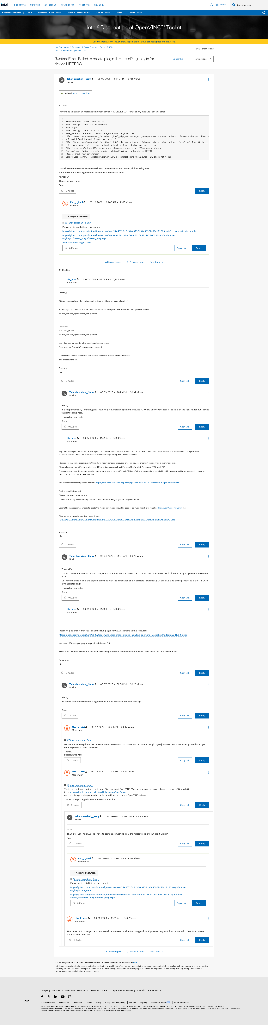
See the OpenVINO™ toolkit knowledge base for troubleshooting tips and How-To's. (134, 41)
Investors (94, 990)
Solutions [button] (50, 4)
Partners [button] (84, 4)
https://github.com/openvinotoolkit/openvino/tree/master (99, 792)
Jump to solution (77, 93)
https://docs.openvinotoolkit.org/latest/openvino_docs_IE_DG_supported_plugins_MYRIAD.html (138, 482)
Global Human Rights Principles (212, 1008)
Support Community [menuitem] (11, 12)
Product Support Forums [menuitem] (79, 12)
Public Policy (154, 990)
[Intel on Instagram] (69, 996)
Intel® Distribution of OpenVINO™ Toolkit (72, 50)
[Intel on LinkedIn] (55, 996)
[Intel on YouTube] (62, 996)
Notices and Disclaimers (91, 1008)
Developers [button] (67, 4)
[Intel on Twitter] (49, 996)
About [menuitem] (29, 12)
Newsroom (82, 990)
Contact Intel (68, 990)
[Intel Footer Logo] (27, 1000)
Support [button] (35, 4)
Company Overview (50, 990)
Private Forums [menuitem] (135, 12)
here (135, 962)
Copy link (181, 248)
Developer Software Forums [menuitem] (49, 12)
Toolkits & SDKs (106, 47)
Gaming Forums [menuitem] (103, 12)
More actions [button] (200, 58)
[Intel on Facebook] (42, 996)
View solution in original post (76, 242)
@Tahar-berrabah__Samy (78, 222)
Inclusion (141, 990)
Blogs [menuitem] (119, 12)
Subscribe (178, 58)
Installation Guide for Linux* (170, 507)
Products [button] (20, 4)
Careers (105, 990)
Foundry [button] (99, 4)
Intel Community (61, 47)
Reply (202, 190)
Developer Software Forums (84, 47)
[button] (208, 79)
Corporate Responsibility (123, 990)
